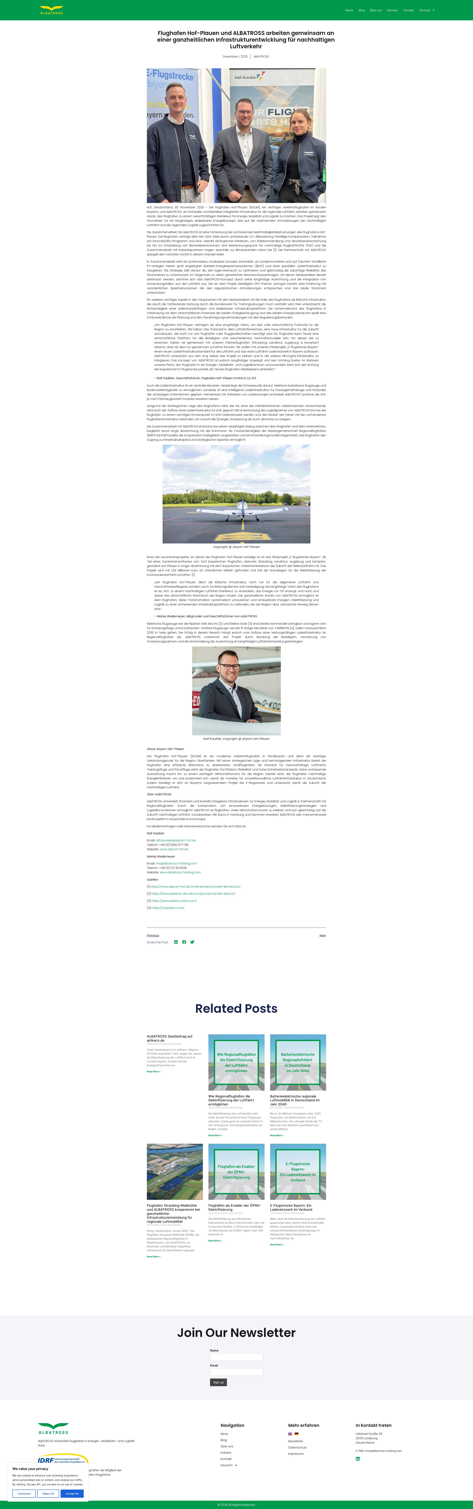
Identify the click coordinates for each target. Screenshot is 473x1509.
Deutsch (424, 10)
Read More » (154, 1071)
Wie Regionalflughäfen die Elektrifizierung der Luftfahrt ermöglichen (231, 1100)
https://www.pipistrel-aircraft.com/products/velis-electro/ (193, 894)
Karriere (392, 10)
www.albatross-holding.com (180, 872)
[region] (48, 1482)
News (349, 10)
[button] (176, 942)
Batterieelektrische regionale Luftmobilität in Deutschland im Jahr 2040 (295, 1100)
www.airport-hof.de (174, 849)
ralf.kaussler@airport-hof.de (176, 840)
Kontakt (409, 10)
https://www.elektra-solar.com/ (174, 901)
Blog (362, 10)
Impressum (296, 1454)
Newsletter (295, 1441)
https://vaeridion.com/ (168, 908)
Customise (24, 1493)
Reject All (48, 1493)
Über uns (376, 10)
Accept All (72, 1493)
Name (214, 1350)
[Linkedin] (358, 1459)
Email (214, 1365)
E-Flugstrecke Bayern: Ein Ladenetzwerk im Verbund (291, 1207)
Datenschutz (297, 1447)
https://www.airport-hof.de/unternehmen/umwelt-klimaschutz (196, 886)
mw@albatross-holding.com (176, 863)
